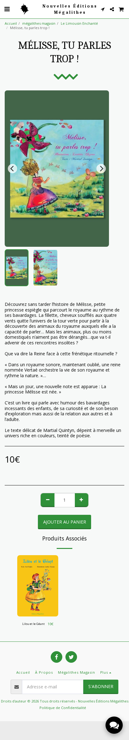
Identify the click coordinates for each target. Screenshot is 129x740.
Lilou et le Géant (33, 624)
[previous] (12, 168)
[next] (101, 168)
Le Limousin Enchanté (79, 23)
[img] (37, 586)
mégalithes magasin (38, 23)
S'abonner (100, 686)
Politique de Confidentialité (62, 707)
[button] (7, 9)
